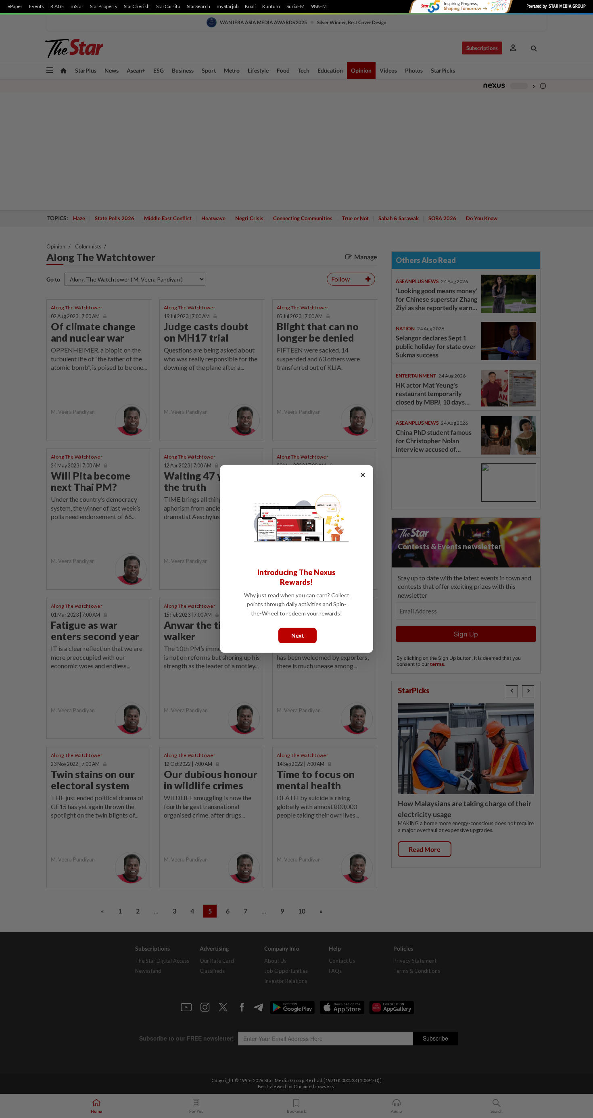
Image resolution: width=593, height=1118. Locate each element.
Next (297, 635)
